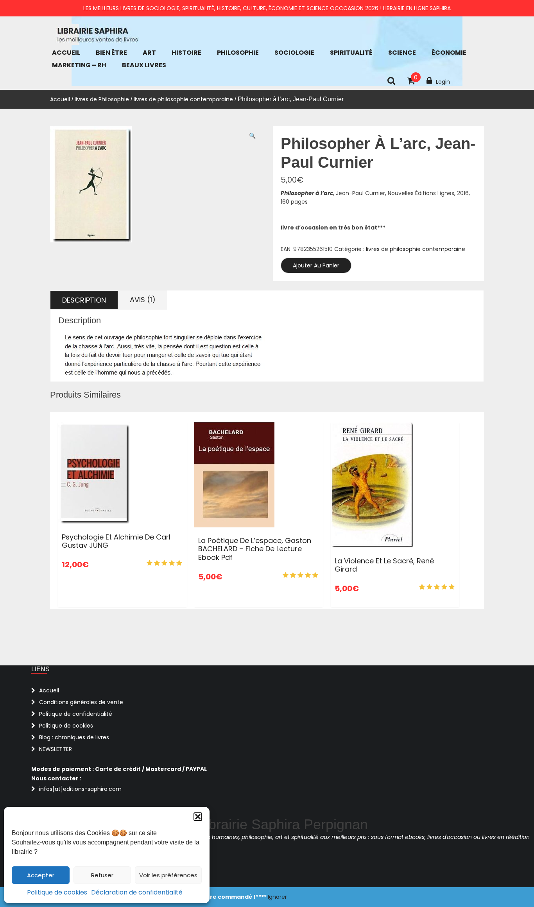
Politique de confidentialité (75, 714)
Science (402, 52)
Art (149, 52)
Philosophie (238, 52)
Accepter (40, 875)
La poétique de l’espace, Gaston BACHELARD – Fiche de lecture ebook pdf (254, 549)
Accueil (66, 52)
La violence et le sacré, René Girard (384, 565)
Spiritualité (351, 52)
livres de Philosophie (102, 99)
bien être (111, 52)
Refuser (102, 875)
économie (449, 52)
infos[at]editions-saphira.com (80, 789)
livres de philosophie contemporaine (183, 99)
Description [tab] (84, 300)
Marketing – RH (79, 65)
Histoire (186, 52)
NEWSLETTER (55, 749)
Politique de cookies (57, 892)
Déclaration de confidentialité (137, 892)
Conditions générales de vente (81, 702)
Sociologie (294, 52)
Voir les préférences (168, 875)
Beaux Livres (144, 65)
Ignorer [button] (277, 897)
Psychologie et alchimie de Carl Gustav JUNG (116, 541)
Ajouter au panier (316, 265)
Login (443, 82)
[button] (198, 817)
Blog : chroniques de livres (74, 737)
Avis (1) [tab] (143, 300)
